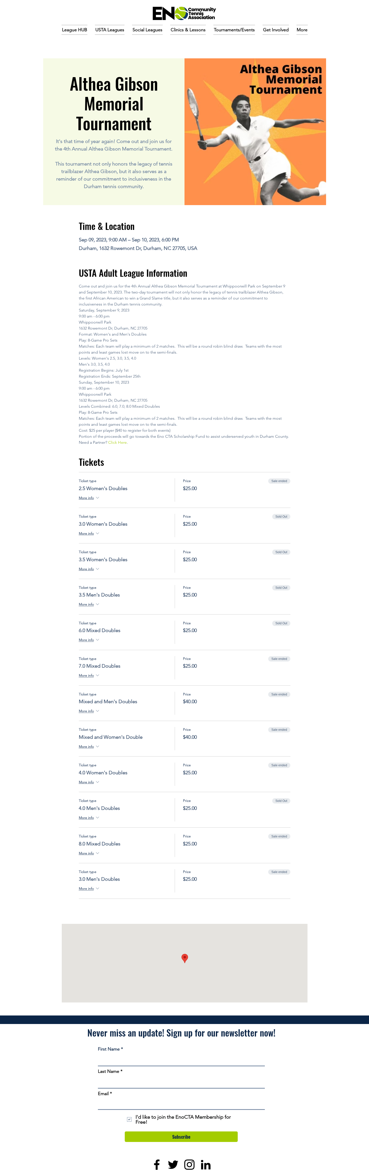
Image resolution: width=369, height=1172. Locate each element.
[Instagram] (189, 1164)
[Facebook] (157, 1164)
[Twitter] (173, 1164)
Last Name (108, 1071)
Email (103, 1093)
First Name (109, 1049)
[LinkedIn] (206, 1164)
